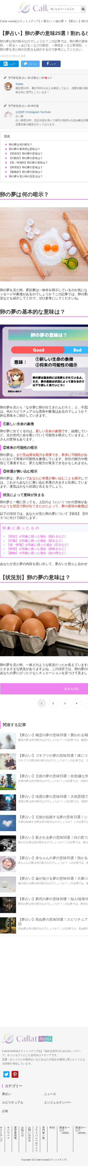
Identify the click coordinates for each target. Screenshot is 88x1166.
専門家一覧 (43, 1132)
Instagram (34, 112)
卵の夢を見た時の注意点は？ (26, 176)
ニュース (50, 1094)
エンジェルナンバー (57, 1102)
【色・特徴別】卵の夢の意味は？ (28, 162)
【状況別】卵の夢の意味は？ (26, 153)
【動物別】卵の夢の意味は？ (26, 171)
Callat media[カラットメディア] (20, 21)
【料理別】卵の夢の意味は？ (26, 167)
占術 (5, 1111)
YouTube (45, 112)
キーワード (8, 1132)
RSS (52, 1127)
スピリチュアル (12, 1102)
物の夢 (60, 21)
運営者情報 (15, 1132)
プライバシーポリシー (36, 1139)
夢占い (48, 21)
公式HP (20, 112)
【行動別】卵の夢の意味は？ (26, 158)
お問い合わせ (29, 1134)
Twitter (19, 84)
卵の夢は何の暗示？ (20, 144)
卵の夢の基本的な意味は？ (24, 149)
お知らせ (22, 1131)
